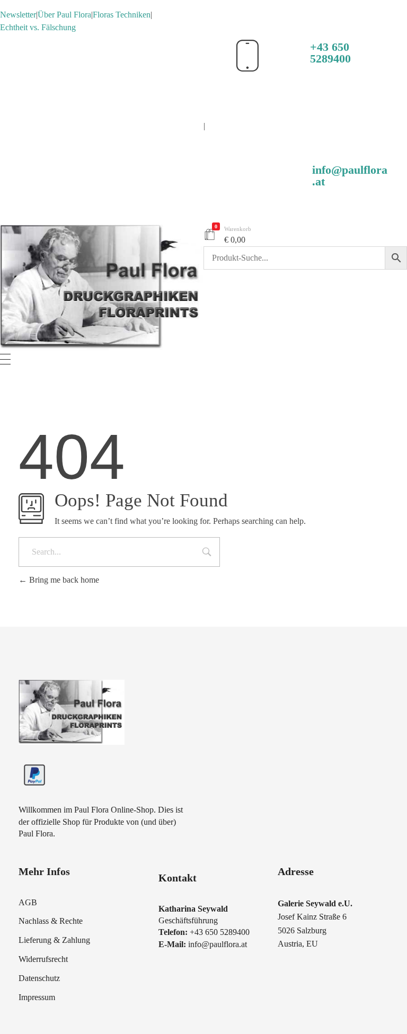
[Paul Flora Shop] (102, 287)
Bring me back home (63, 579)
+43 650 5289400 (330, 52)
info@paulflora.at (349, 175)
